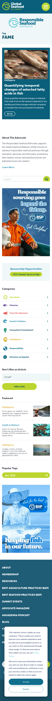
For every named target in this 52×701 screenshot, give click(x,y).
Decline (26, 689)
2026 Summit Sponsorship (26, 274)
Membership (10, 574)
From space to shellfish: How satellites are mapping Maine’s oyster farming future (15, 413)
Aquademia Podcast (16, 615)
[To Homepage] (13, 6)
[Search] (46, 179)
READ (10, 113)
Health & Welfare (10, 425)
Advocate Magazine (16, 608)
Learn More (8, 167)
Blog (5, 622)
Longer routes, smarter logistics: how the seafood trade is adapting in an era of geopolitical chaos (14, 452)
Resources (9, 581)
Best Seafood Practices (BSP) (22, 594)
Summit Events (12, 601)
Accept (26, 682)
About (6, 567)
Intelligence (8, 407)
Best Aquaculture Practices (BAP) (25, 588)
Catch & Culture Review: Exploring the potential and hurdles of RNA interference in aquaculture (15, 432)
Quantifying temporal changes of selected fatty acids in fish (24, 89)
